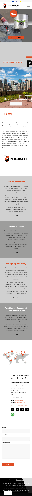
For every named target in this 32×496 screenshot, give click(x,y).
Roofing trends (16, 99)
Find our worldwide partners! (19, 405)
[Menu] (27, 5)
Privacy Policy (5, 469)
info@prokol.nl (19, 400)
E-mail (4, 435)
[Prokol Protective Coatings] (13, 5)
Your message (6, 442)
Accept (7, 493)
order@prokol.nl (20, 402)
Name (4, 427)
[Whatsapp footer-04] (19, 415)
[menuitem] (27, 5)
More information (20, 493)
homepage (19, 480)
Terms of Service (14, 469)
